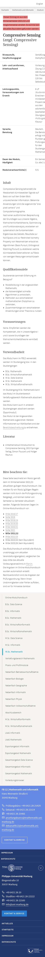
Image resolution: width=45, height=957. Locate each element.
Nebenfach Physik (13, 699)
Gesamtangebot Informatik (17, 766)
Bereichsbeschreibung (13, 427)
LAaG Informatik (12, 733)
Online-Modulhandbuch (16, 597)
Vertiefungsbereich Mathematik (19, 658)
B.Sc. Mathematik (13, 618)
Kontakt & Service (14, 913)
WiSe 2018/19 (12, 520)
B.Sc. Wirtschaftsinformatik (17, 624)
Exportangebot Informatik (17, 746)
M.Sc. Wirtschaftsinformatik (17, 719)
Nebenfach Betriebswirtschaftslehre (21, 672)
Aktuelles (7, 923)
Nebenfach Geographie (16, 685)
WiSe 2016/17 (12, 514)
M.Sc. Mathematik (14, 651)
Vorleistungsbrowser (14, 780)
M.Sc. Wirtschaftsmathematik (18, 726)
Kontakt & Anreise (14, 840)
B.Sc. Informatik (12, 611)
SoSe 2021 (10, 530)
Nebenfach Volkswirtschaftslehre (20, 705)
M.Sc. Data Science (13, 638)
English (39, 3)
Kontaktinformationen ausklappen (40, 867)
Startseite (5, 10)
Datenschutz (8, 859)
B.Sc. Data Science (13, 604)
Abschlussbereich (13, 712)
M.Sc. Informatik (12, 645)
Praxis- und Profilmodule (16, 665)
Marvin (29, 563)
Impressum (7, 853)
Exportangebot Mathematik (18, 753)
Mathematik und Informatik (23, 10)
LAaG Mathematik (13, 739)
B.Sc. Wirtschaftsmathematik (18, 631)
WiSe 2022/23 (12, 536)
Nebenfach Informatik (15, 692)
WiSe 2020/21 (12, 527)
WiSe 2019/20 (12, 523)
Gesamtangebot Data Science (19, 760)
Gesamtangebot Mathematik (18, 773)
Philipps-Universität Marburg (12, 867)
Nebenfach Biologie (14, 678)
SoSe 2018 (10, 517)
